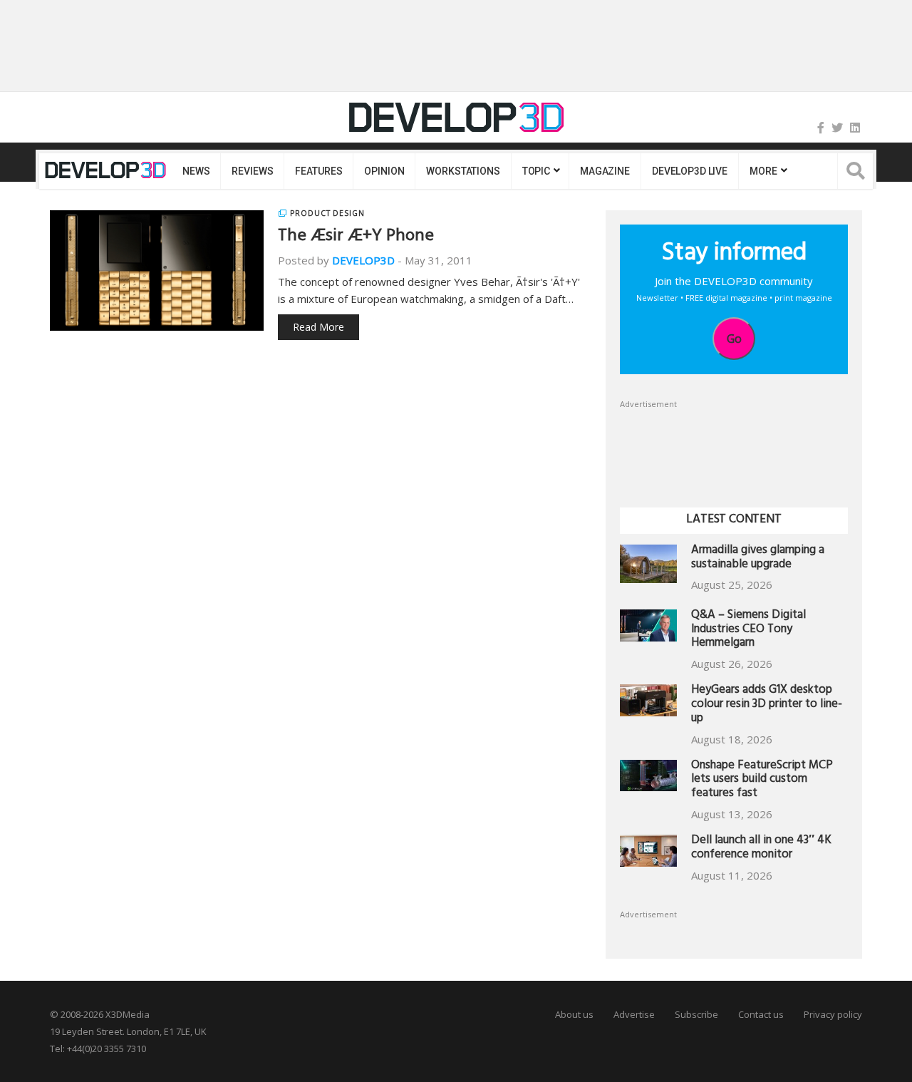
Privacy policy (833, 1014)
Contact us (761, 1014)
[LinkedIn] (855, 127)
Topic (536, 171)
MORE (763, 171)
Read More (318, 327)
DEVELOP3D (363, 260)
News (195, 171)
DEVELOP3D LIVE (689, 171)
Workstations (462, 171)
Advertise (634, 1014)
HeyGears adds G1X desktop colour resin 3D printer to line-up (766, 705)
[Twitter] (837, 127)
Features (318, 171)
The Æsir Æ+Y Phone (356, 237)
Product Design (327, 213)
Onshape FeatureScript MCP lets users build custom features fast (762, 781)
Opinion (384, 171)
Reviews (252, 171)
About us (574, 1014)
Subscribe (696, 1014)
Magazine (605, 171)
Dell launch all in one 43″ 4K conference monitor (761, 848)
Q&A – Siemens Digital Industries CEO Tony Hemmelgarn (748, 630)
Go (734, 338)
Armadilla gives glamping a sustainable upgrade (757, 558)
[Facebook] (820, 127)
